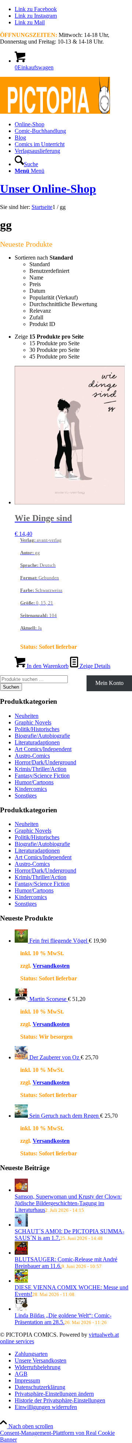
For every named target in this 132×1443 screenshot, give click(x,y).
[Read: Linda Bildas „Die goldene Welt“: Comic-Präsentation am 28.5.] (21, 1309)
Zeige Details (94, 666)
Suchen (11, 687)
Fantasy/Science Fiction (42, 775)
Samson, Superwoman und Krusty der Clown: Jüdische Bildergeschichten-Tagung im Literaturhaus (68, 1203)
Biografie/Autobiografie (42, 736)
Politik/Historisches (37, 729)
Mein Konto (109, 683)
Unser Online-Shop (48, 188)
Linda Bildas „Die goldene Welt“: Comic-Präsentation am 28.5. (63, 1318)
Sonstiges (26, 795)
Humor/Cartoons (34, 782)
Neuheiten (26, 716)
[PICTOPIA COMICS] (55, 112)
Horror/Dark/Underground (45, 762)
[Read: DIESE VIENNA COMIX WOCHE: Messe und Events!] (21, 1281)
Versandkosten (51, 966)
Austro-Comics (32, 756)
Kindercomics (31, 789)
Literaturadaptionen (37, 742)
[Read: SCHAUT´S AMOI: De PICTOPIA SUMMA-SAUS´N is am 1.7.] (21, 1224)
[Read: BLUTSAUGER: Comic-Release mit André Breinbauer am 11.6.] (21, 1253)
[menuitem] (73, 124)
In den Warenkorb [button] (47, 666)
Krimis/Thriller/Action (40, 769)
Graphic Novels (33, 722)
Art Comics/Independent (43, 749)
